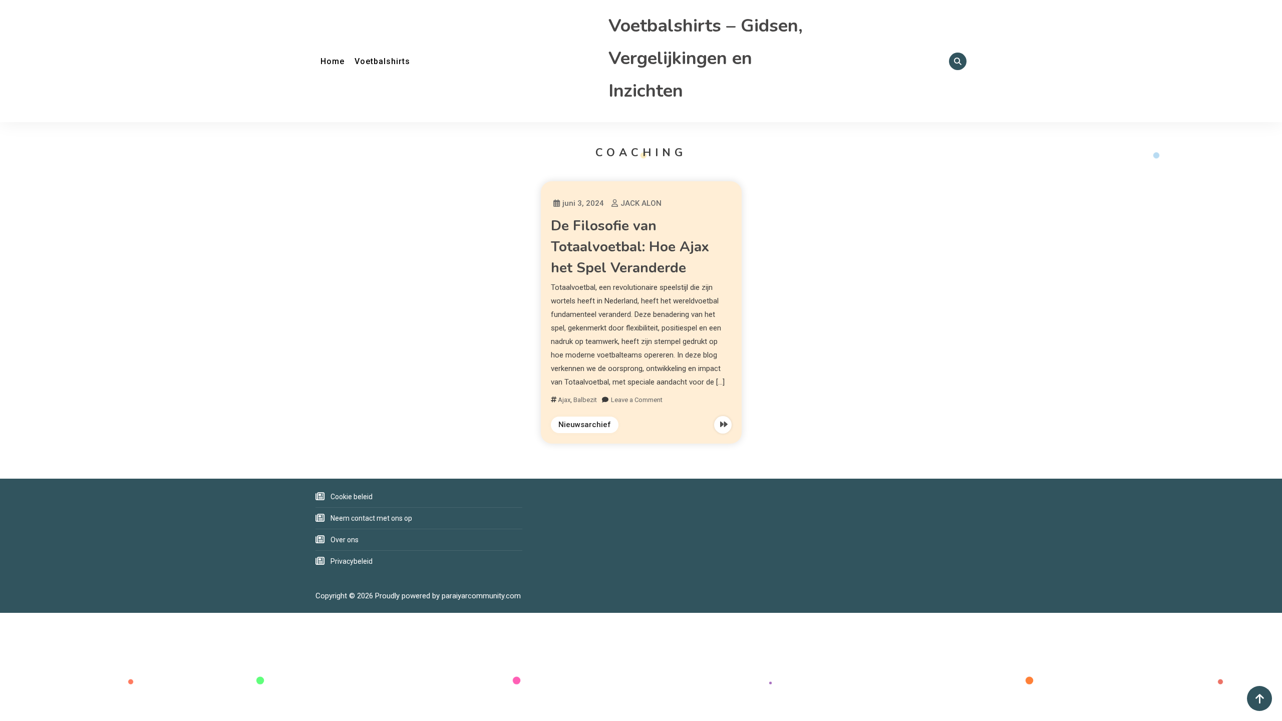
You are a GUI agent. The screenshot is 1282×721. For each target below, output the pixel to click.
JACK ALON (641, 203)
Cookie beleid (352, 497)
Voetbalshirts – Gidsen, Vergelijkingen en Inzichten (705, 58)
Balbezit (585, 400)
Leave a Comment (637, 400)
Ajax (564, 400)
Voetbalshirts (382, 61)
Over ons (345, 540)
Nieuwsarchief (584, 424)
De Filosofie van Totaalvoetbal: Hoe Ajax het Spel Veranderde (630, 246)
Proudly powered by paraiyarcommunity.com (448, 595)
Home (332, 61)
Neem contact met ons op (371, 518)
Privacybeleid (352, 561)
